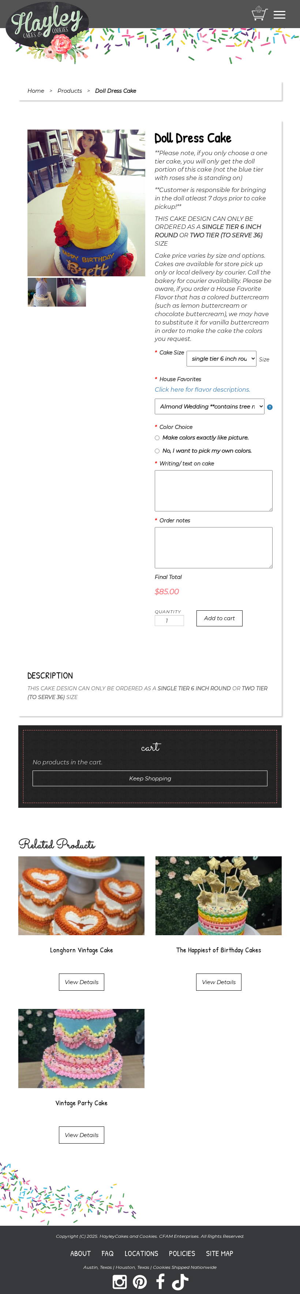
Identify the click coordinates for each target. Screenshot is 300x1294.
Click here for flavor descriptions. (202, 389)
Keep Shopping (150, 778)
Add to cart (219, 618)
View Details (81, 982)
